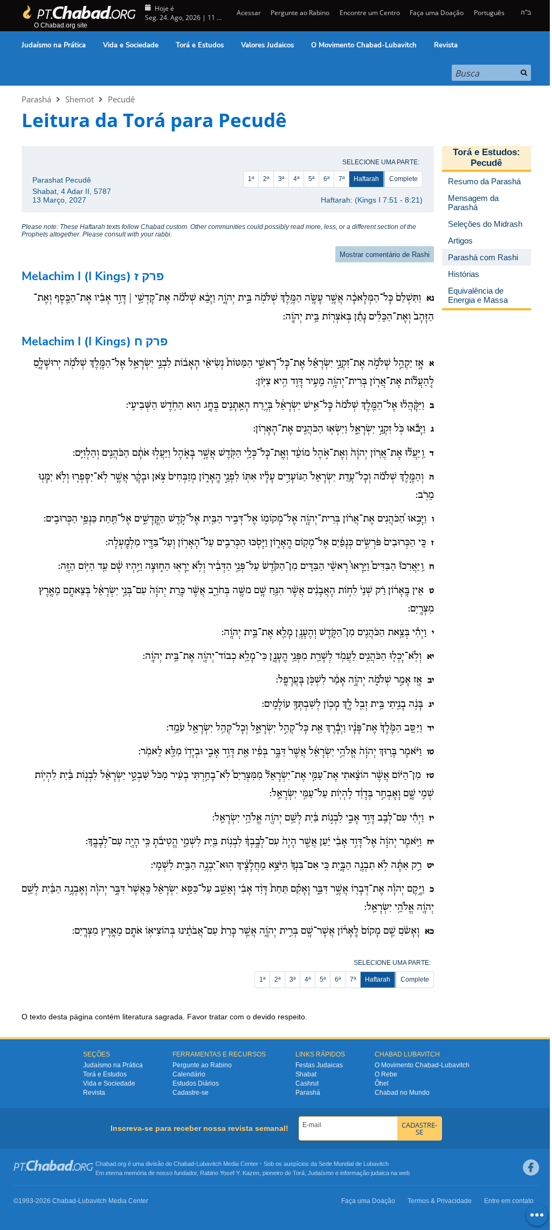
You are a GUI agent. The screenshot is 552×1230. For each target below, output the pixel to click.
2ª (266, 179)
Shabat (305, 1074)
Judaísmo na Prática (54, 45)
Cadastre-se (190, 1092)
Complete (403, 179)
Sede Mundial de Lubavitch (354, 1163)
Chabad (184, 1163)
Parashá (36, 99)
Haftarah (366, 179)
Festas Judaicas (319, 1065)
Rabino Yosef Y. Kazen (229, 1173)
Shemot (79, 99)
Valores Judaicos (267, 45)
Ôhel (382, 1083)
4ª (296, 179)
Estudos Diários (195, 1083)
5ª (311, 179)
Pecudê (121, 99)
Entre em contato (509, 1201)
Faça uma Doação (437, 12)
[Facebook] (531, 1167)
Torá (299, 1173)
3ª (281, 179)
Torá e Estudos (200, 45)
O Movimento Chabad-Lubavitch (364, 45)
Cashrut (307, 1083)
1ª (251, 179)
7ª (341, 179)
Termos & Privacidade (440, 1201)
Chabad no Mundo (402, 1092)
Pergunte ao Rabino (300, 12)
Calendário (188, 1074)
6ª (326, 179)
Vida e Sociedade (130, 45)
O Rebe (386, 1074)
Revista (446, 45)
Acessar (248, 12)
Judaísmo (321, 1173)
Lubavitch (209, 1163)
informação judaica (364, 1173)
